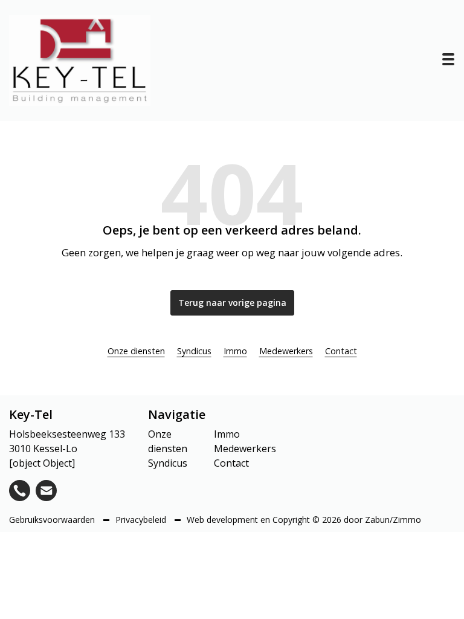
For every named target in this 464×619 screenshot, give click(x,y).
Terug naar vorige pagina (232, 302)
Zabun (377, 519)
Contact (341, 351)
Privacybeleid (142, 519)
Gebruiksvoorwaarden (53, 519)
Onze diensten (136, 351)
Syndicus (194, 351)
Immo (235, 351)
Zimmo (407, 519)
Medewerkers (286, 351)
